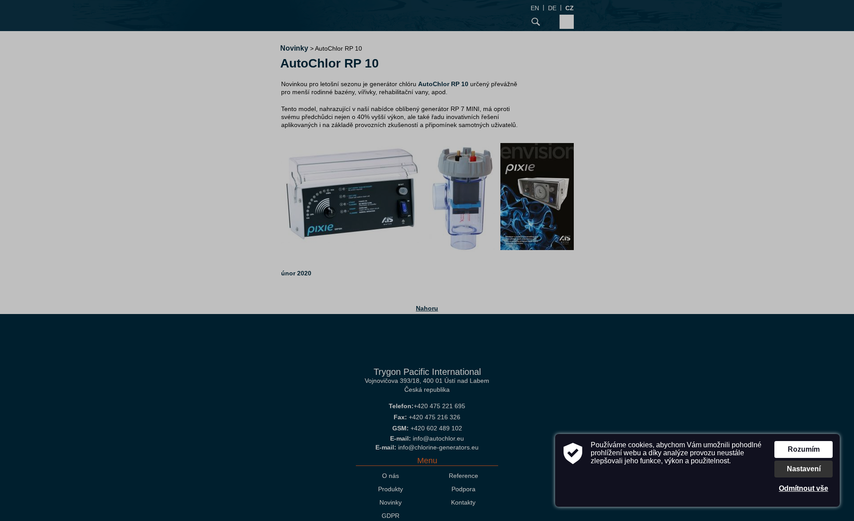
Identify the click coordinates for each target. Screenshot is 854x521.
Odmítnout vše (803, 488)
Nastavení (804, 469)
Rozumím (804, 449)
